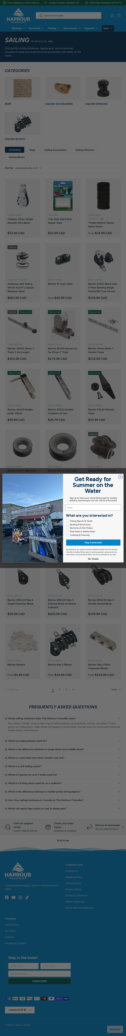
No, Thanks (93, 559)
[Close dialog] (120, 477)
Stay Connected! (93, 542)
